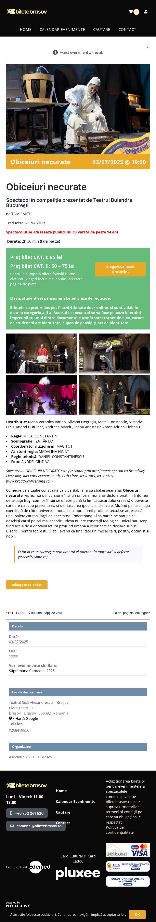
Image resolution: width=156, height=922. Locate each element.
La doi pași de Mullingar (130, 612)
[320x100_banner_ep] (128, 844)
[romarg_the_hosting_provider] (18, 903)
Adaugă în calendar (27, 584)
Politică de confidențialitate (120, 830)
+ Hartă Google (25, 718)
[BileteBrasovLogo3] (26, 784)
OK (137, 914)
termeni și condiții (121, 811)
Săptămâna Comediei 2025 (32, 670)
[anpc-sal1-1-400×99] (128, 862)
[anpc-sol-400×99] (128, 877)
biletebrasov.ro (119, 801)
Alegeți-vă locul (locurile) (120, 269)
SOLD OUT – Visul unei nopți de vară (35, 612)
